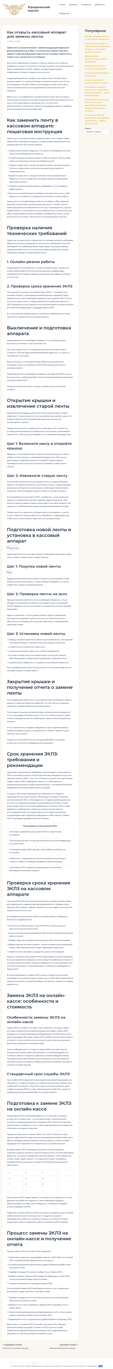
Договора (73, 4)
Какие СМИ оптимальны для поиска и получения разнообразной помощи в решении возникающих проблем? (97, 105)
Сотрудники (86, 4)
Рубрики (88, 128)
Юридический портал (39, 8)
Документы (100, 4)
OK (100, 1366)
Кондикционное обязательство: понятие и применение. (96, 59)
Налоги (62, 4)
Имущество (64, 13)
